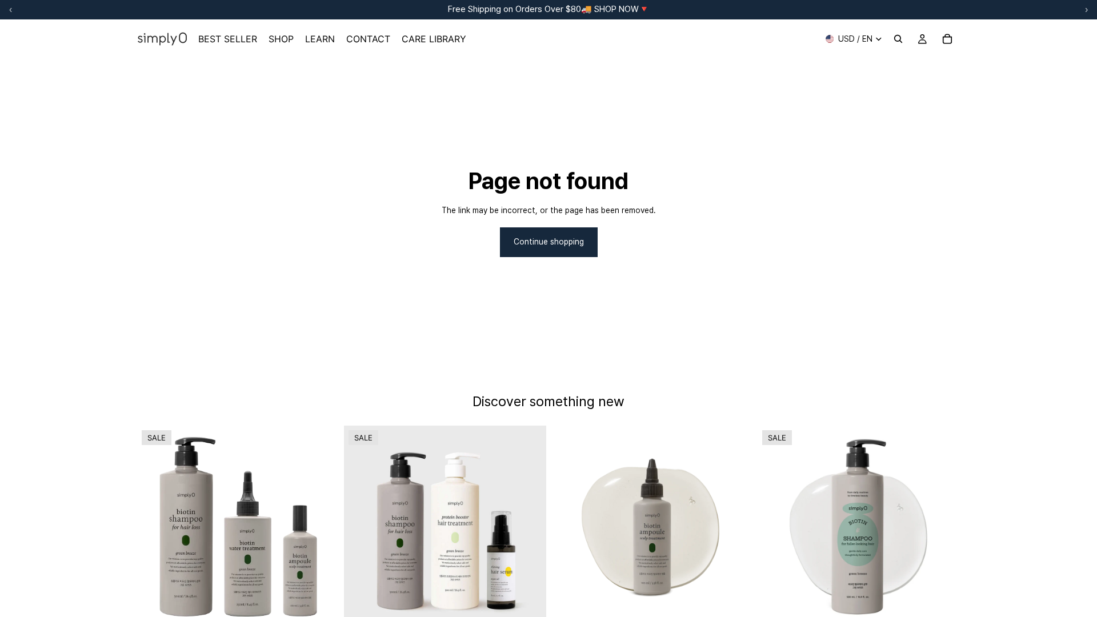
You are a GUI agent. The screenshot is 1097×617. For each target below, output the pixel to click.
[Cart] (947, 38)
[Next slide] (322, 526)
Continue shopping (549, 241)
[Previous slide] (154, 526)
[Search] (898, 38)
